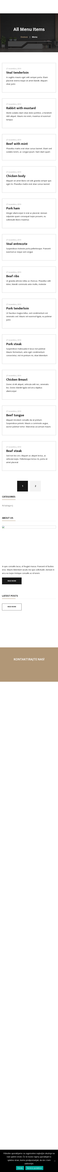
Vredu (20, 1168)
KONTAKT (29, 668)
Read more (12, 581)
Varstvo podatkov (34, 1168)
